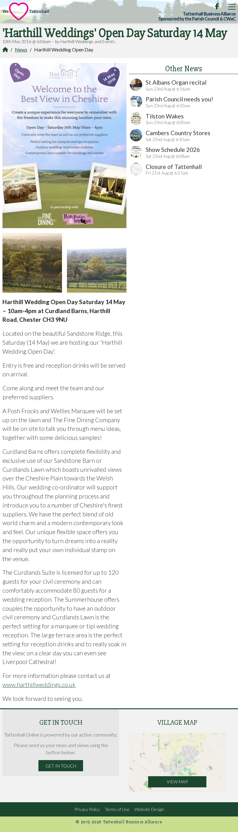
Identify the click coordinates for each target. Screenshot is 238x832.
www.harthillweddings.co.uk (39, 684)
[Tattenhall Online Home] (25, 11)
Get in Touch (61, 765)
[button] (232, 6)
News (21, 49)
